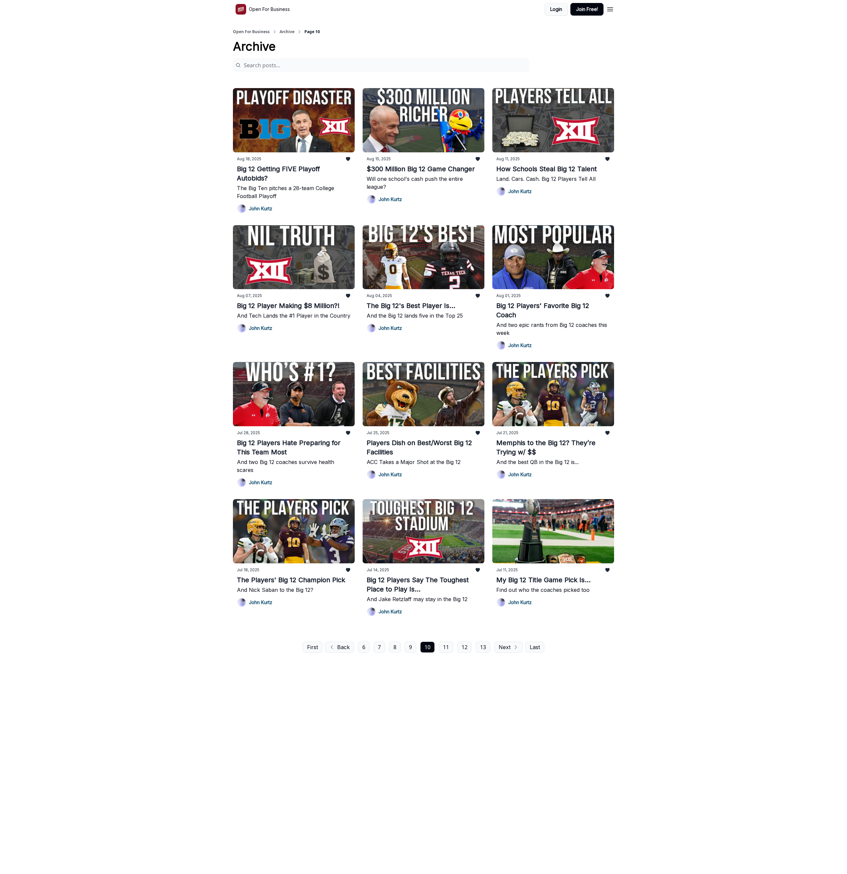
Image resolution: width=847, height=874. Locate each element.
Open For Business (251, 31)
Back (343, 647)
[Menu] (610, 8)
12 (465, 647)
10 (427, 647)
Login (556, 9)
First (312, 647)
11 (446, 647)
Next (505, 647)
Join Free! (587, 9)
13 (483, 647)
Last (535, 647)
